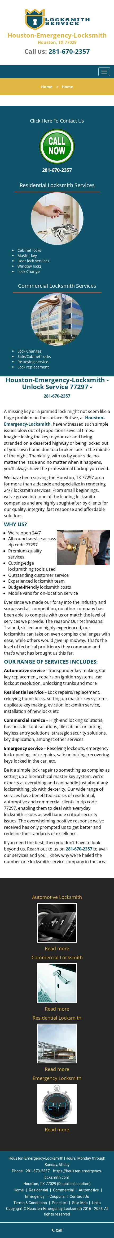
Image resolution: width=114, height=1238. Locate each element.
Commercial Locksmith (57, 957)
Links (96, 1203)
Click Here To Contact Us (57, 121)
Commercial (63, 1190)
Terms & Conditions (30, 1203)
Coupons (57, 1196)
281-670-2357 (69, 51)
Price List (60, 1203)
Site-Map (80, 1203)
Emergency (35, 1196)
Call (58, 1230)
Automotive (89, 1190)
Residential (38, 1190)
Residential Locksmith (57, 1018)
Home (46, 86)
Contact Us (79, 1196)
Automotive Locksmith (57, 897)
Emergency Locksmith (57, 1078)
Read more (57, 948)
